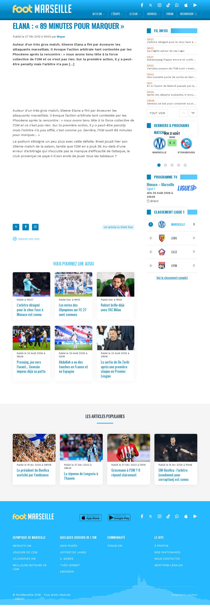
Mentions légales (168, 565)
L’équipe (115, 14)
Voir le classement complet (172, 277)
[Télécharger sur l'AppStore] (186, 5)
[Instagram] (159, 5)
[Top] (199, 598)
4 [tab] (178, 165)
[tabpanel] (172, 145)
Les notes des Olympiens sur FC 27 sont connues (72, 309)
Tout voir (157, 113)
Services (152, 14)
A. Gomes (66, 558)
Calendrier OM (24, 558)
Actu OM (97, 14)
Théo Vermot (70, 565)
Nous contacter (167, 558)
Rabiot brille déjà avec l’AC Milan (112, 307)
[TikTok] (168, 5)
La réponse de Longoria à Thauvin (81, 476)
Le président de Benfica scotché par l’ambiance (33, 472)
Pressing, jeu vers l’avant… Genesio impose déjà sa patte (31, 366)
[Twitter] (150, 5)
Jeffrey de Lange (73, 552)
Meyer (61, 36)
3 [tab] (172, 165)
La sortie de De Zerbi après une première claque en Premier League (115, 368)
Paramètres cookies (184, 594)
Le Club (134, 14)
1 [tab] (159, 165)
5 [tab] (185, 165)
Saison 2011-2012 (29, 238)
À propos (161, 545)
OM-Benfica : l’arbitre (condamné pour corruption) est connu (173, 474)
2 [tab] (165, 165)
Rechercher (186, 14)
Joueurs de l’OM (25, 552)
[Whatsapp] (35, 227)
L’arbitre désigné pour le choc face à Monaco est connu (30, 309)
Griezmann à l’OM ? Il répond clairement (125, 472)
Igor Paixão (68, 545)
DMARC (20, 598)
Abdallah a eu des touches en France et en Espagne (73, 366)
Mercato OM (22, 545)
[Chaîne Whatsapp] (177, 5)
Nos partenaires (167, 552)
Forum (169, 14)
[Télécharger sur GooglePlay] (195, 5)
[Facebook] (142, 5)
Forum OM (114, 545)
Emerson (67, 571)
